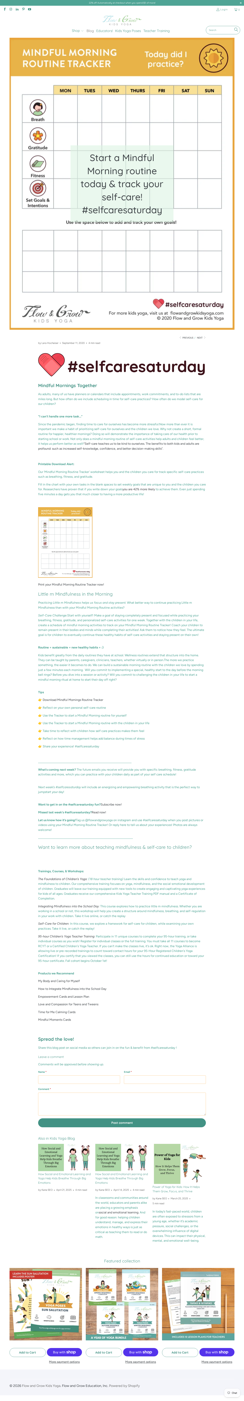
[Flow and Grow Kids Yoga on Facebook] (4, 9)
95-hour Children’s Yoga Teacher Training (66, 936)
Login (224, 9)
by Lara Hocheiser (48, 342)
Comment (44, 1089)
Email (128, 1071)
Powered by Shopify (124, 1386)
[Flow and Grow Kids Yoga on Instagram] (10, 9)
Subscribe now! (111, 804)
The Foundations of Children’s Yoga (62, 879)
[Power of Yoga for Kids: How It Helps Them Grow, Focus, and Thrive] (179, 1164)
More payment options (64, 1362)
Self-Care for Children (53, 923)
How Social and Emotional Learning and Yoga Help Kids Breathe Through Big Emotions (64, 1178)
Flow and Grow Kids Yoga (41, 1386)
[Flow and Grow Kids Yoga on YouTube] (29, 9)
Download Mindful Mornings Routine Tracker (73, 700)
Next (200, 337)
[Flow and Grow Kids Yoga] (122, 20)
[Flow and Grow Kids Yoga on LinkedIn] (17, 9)
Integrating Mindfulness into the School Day (68, 906)
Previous (187, 337)
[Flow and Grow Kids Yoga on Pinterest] (23, 9)
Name (42, 1071)
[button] (78, 31)
